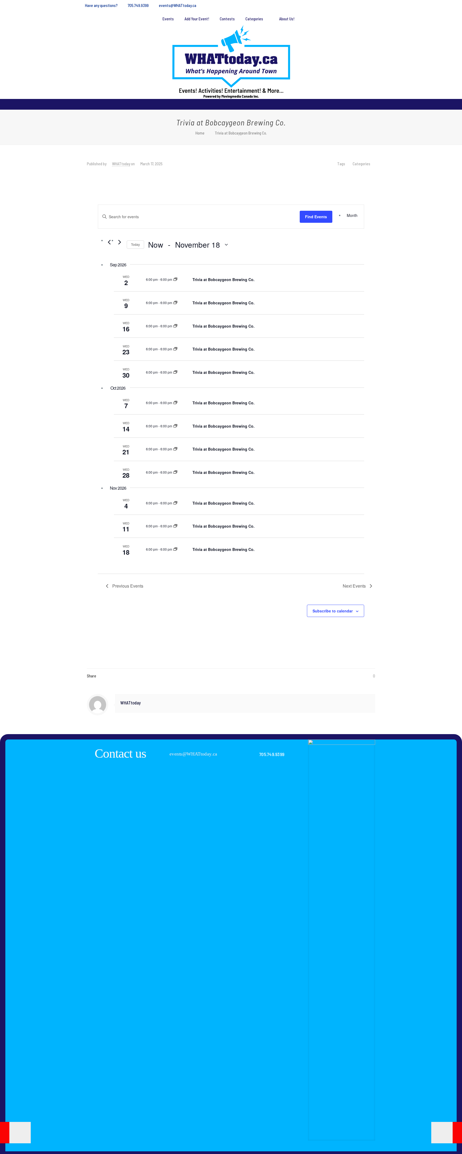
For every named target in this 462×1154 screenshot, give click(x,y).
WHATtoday (121, 163)
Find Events (316, 216)
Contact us (120, 753)
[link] (341, 940)
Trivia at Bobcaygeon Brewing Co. (223, 279)
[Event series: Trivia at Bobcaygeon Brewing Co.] (175, 279)
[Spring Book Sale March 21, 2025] (446, 1132)
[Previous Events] (109, 242)
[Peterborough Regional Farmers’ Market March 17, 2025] (15, 1132)
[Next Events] (119, 242)
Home (200, 133)
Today (135, 244)
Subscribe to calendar (333, 611)
